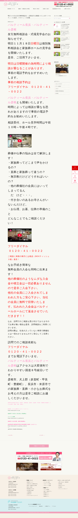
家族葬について (11, 8)
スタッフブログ (59, 83)
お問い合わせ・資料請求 (63, 482)
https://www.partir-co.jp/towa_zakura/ (17, 425)
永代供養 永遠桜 (30, 490)
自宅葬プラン (46, 494)
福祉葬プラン (46, 496)
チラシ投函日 (58, 86)
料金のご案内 (36, 8)
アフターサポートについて (32, 495)
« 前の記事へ (10, 435)
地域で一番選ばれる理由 (24, 8)
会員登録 (60, 483)
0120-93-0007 (13, 509)
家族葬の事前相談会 (17, 429)
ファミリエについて (33, 506)
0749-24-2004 (13, 494)
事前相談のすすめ (56, 8)
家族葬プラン (46, 492)
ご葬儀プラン (47, 506)
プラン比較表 (46, 489)
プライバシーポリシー (63, 488)
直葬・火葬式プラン (48, 491)
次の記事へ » (42, 435)
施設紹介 (41, 506)
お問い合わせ (67, 8)
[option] (62, 71)
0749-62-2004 (13, 485)
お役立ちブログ (61, 485)
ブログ (57, 88)
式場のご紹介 (46, 8)
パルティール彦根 (47, 485)
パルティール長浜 (47, 483)
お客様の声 (29, 493)
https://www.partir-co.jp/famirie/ (16, 418)
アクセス (54, 506)
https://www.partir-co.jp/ (14, 410)
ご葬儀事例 (29, 492)
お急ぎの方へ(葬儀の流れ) (32, 483)
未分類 (57, 93)
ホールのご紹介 (47, 482)
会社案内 (60, 487)
